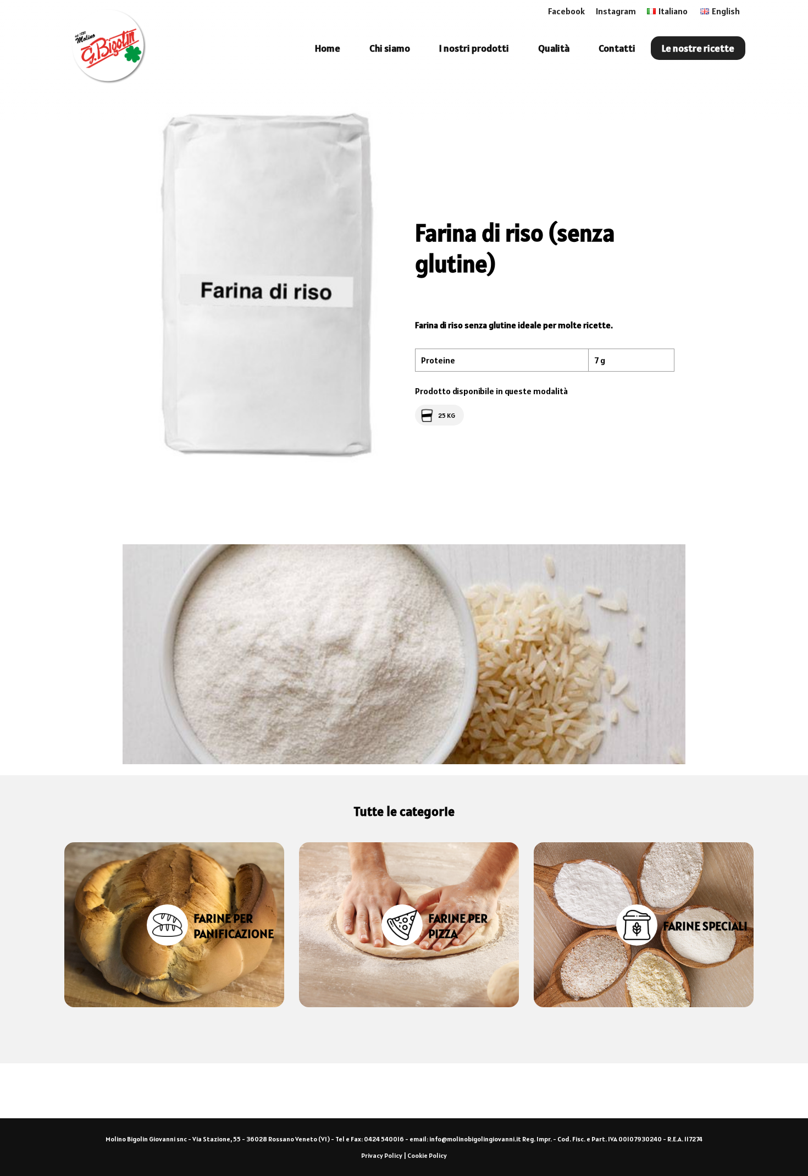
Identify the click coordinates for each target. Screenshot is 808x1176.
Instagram (616, 10)
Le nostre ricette (698, 48)
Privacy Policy (381, 1155)
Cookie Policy (427, 1155)
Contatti (617, 48)
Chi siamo (389, 48)
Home (327, 48)
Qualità (553, 48)
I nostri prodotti (474, 48)
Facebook (566, 10)
